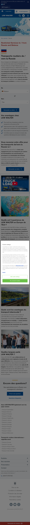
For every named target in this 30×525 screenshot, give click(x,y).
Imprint (3, 272)
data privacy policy (20, 265)
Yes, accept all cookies (15, 280)
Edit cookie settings (15, 276)
